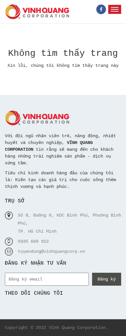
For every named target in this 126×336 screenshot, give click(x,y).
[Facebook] (101, 9)
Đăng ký (107, 279)
